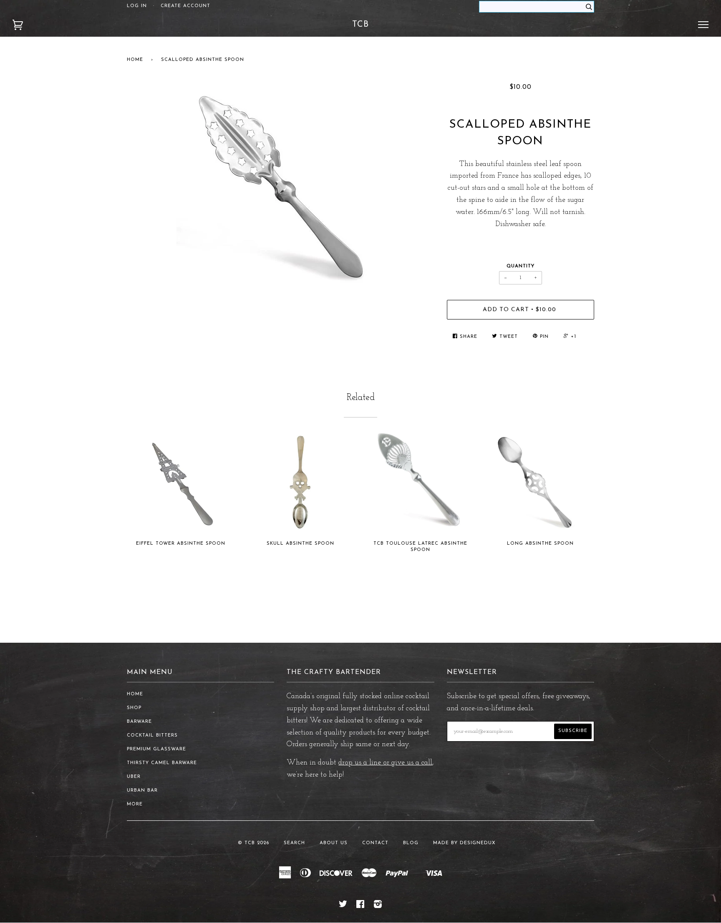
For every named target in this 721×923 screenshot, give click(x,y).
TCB (360, 24)
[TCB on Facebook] (360, 906)
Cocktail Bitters (152, 735)
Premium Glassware (156, 749)
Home (135, 60)
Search (294, 843)
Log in (137, 6)
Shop (134, 708)
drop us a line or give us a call (385, 763)
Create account (185, 6)
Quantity (520, 266)
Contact (375, 843)
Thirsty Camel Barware (162, 763)
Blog (410, 843)
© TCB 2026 (253, 843)
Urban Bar (142, 790)
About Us (334, 843)
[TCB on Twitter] (343, 906)
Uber (134, 777)
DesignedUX (478, 843)
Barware (139, 721)
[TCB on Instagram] (378, 906)
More (135, 804)
